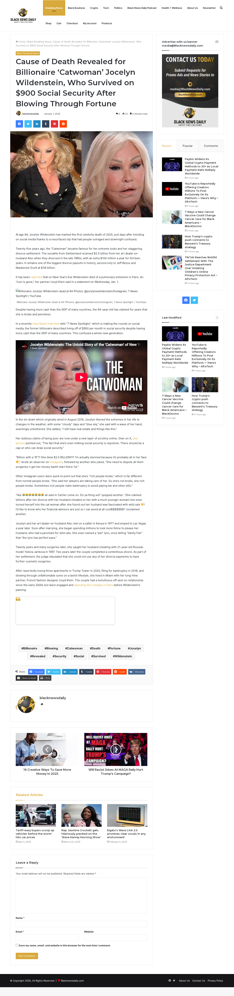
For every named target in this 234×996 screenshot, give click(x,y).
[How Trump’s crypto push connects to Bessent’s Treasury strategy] (172, 242)
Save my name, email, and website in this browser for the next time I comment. (65, 945)
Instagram (56, 462)
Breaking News (54, 7)
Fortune (115, 648)
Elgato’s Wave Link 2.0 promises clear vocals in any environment (126, 834)
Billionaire (30, 648)
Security (60, 656)
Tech (106, 7)
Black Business (76, 7)
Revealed (38, 656)
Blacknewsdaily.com (72, 980)
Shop (48, 23)
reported (36, 277)
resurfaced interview (45, 323)
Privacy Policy (215, 980)
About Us (192, 7)
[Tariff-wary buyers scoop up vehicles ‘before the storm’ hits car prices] (36, 815)
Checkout (72, 23)
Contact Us (198, 980)
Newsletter (209, 7)
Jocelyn (135, 648)
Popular (188, 146)
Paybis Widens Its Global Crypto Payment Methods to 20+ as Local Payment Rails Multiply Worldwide (201, 166)
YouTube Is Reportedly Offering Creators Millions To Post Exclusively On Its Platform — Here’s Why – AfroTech (201, 192)
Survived (99, 656)
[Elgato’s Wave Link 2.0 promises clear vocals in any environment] (127, 815)
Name (20, 917)
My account (90, 23)
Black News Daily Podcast (141, 7)
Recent (166, 146)
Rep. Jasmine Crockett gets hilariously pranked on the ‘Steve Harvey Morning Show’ (81, 834)
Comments (211, 146)
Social (80, 656)
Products (107, 23)
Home (21, 41)
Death (96, 648)
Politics (118, 7)
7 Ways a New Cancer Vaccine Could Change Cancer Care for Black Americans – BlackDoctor (200, 219)
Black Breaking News (39, 41)
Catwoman (75, 648)
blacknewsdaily (30, 113)
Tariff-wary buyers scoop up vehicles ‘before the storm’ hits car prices (35, 834)
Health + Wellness (172, 7)
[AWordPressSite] (23, 15)
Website (89, 931)
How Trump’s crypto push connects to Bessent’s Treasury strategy (198, 242)
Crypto (94, 7)
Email (20, 931)
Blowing (52, 648)
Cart (58, 23)
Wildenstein (123, 656)
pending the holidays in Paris (94, 585)
